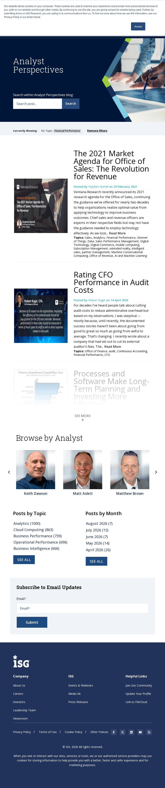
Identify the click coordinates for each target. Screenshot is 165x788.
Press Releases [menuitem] (78, 702)
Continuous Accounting (132, 351)
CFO (107, 355)
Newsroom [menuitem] (20, 718)
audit (112, 351)
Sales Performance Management (117, 241)
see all (24, 559)
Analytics (99, 237)
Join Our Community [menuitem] (139, 685)
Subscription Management (91, 248)
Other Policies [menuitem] (99, 732)
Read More (117, 233)
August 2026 (99, 523)
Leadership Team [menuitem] (24, 710)
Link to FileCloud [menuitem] (136, 702)
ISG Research (97, 414)
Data (91, 241)
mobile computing (127, 245)
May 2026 (97, 543)
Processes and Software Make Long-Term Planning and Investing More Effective (111, 388)
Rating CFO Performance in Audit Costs (111, 282)
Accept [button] (138, 26)
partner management (96, 252)
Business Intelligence (36, 548)
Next (156, 472)
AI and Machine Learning (131, 256)
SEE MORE (83, 416)
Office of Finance (96, 351)
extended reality (119, 248)
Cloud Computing (33, 529)
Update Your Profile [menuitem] (138, 694)
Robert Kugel (97, 300)
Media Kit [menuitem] (74, 694)
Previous (9, 472)
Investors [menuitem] (19, 702)
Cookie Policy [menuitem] (73, 732)
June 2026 (97, 536)
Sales (88, 237)
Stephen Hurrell (98, 186)
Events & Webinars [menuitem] (80, 685)
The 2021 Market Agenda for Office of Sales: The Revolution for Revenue (111, 164)
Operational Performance (40, 542)
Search (70, 103)
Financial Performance (121, 237)
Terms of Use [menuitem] (48, 732)
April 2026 (98, 549)
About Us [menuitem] (19, 685)
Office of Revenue (101, 256)
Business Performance (37, 535)
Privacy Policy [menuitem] (22, 732)
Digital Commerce (102, 245)
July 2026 (97, 530)
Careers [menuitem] (18, 694)
